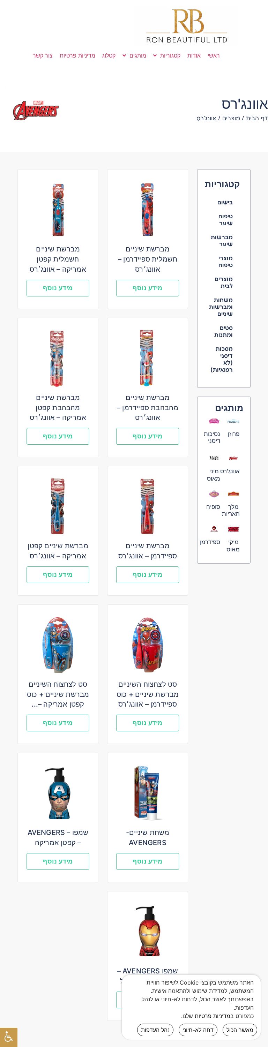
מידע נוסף (148, 288)
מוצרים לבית (224, 282)
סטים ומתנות (223, 331)
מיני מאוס (213, 475)
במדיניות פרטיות (214, 1015)
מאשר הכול (239, 1029)
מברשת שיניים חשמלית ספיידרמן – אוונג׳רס (147, 259)
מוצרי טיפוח (225, 262)
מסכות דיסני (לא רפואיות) (221, 359)
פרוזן (233, 433)
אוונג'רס (230, 471)
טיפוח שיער (225, 220)
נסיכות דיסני (212, 437)
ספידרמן (210, 541)
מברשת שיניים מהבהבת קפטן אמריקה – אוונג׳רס (58, 407)
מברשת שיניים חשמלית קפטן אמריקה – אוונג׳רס (58, 259)
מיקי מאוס (233, 545)
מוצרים (231, 118)
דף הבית (257, 118)
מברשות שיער (222, 241)
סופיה (213, 506)
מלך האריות (231, 510)
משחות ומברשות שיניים (221, 307)
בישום (225, 202)
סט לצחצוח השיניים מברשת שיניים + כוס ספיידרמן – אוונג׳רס (148, 694)
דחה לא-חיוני (198, 1029)
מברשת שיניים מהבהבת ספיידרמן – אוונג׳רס (147, 407)
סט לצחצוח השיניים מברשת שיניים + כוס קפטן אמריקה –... (58, 694)
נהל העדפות (155, 1029)
